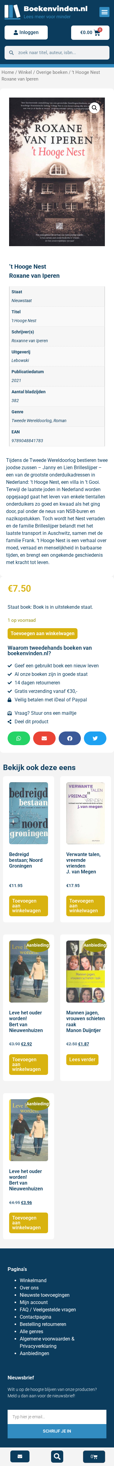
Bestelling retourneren (43, 1324)
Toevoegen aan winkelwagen (42, 633)
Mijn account (34, 1302)
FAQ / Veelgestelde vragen (48, 1310)
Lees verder (82, 1059)
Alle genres (31, 1331)
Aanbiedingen (34, 1353)
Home (8, 72)
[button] (104, 12)
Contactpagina (35, 1317)
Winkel (25, 72)
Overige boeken (51, 72)
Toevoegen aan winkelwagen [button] (26, 906)
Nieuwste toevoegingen (45, 1295)
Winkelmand (33, 1280)
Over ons (29, 1288)
